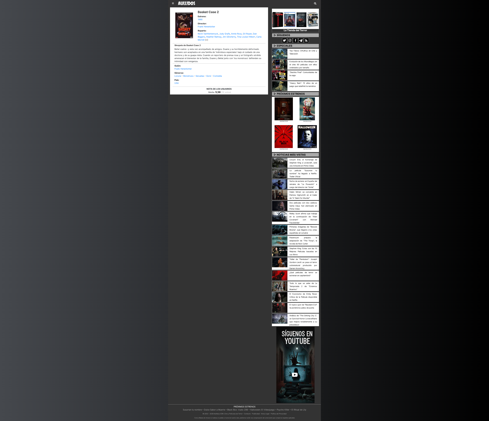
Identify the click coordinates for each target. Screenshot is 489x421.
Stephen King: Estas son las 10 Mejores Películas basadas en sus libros (303, 251)
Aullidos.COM (218, 414)
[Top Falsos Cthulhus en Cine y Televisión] (280, 53)
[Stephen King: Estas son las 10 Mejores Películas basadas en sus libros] (280, 251)
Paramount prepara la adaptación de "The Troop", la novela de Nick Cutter (303, 241)
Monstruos (188, 76)
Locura (177, 76)
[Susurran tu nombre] (284, 108)
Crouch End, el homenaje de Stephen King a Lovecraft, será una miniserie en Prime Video (303, 163)
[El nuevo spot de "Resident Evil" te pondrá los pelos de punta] (280, 307)
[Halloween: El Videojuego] (307, 136)
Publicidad (256, 414)
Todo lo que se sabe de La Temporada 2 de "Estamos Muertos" (303, 286)
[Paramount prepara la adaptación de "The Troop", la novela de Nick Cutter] (280, 240)
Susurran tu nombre (192, 409)
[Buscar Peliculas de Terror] (315, 3)
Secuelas (200, 76)
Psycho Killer (283, 409)
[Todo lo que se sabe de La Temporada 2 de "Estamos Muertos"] (280, 286)
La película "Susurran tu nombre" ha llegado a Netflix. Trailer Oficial (303, 173)
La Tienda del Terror (295, 30)
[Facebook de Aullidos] (295, 40)
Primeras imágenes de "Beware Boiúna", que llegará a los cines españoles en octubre (303, 230)
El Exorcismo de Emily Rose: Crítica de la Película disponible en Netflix (303, 297)
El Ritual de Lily (298, 409)
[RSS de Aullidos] (306, 40)
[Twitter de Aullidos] (284, 40)
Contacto (247, 414)
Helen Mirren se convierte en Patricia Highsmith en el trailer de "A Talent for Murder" (303, 195)
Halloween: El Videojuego (262, 409)
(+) (206, 40)
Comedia (217, 76)
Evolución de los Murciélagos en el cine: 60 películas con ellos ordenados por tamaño (303, 64)
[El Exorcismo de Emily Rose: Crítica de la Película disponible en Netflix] (280, 297)
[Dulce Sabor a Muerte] (307, 108)
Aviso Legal (265, 414)
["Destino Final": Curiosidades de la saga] (280, 75)
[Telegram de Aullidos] (300, 40)
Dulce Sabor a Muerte (214, 409)
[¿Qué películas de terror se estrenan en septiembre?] (280, 275)
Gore (208, 76)
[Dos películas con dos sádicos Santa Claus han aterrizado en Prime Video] (280, 205)
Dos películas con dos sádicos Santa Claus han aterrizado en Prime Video (303, 206)
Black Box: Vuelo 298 (237, 409)
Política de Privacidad (278, 414)
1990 (200, 19)
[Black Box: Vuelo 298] (284, 136)
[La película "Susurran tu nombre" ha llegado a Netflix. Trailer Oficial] (280, 173)
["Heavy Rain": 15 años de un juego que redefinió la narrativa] (280, 86)
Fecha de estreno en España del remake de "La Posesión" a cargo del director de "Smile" (303, 184)
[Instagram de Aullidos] (290, 40)
